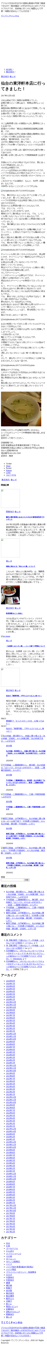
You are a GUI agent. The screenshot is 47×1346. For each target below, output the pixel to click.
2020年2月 (10, 1137)
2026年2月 (10, 997)
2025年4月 (10, 1023)
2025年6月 (10, 1018)
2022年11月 (11, 1100)
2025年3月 (10, 1026)
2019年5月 (10, 1160)
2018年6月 (10, 1189)
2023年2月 (10, 1092)
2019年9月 (10, 1150)
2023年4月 (10, 1087)
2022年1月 (10, 1126)
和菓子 (9, 1288)
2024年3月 (10, 1057)
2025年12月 (11, 1002)
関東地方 (10, 1314)
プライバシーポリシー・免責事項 (21, 1272)
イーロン (29, 943)
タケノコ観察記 (13, 1262)
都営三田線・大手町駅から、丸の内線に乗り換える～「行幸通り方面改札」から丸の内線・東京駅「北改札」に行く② (25, 865)
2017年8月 (10, 1216)
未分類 (9, 1291)
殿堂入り (10, 1298)
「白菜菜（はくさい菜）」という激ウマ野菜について (25, 646)
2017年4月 (10, 1226)
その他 (9, 1256)
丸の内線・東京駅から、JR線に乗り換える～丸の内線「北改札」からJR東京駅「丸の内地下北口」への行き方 (25, 753)
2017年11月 (11, 1208)
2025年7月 (10, 1015)
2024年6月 (10, 1050)
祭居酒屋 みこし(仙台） (14, 613)
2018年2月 (10, 1200)
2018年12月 (11, 1174)
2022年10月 (11, 1102)
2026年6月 (10, 986)
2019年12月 (11, 1142)
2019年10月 (11, 1147)
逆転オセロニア (13, 1312)
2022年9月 (10, 1105)
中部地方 (10, 1280)
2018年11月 (11, 1176)
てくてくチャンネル (10, 16)
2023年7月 (10, 1079)
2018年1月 (10, 1203)
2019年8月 (10, 1153)
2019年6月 (10, 1158)
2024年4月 (10, 1055)
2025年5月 (10, 1020)
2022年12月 (11, 1097)
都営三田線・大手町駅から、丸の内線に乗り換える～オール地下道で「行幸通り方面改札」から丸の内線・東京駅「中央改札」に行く (25, 836)
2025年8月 (10, 1013)
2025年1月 (10, 1031)
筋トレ (9, 1304)
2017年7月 (10, 1219)
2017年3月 (10, 1229)
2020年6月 (10, 1134)
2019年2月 (10, 1168)
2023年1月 (10, 1094)
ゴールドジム (12, 1248)
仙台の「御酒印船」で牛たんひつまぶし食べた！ (24, 696)
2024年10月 (11, 1039)
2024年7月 (10, 1047)
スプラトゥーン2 (13, 1254)
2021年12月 (11, 1129)
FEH (8, 1243)
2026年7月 (10, 984)
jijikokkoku (17, 959)
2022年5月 (10, 1116)
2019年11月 (11, 1145)
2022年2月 (10, 1123)
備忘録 (9, 1285)
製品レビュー (12, 1306)
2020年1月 (10, 1139)
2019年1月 (10, 1171)
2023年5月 (10, 1084)
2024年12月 (11, 1034)
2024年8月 (10, 1044)
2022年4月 (10, 1118)
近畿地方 (10, 1309)
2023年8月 (10, 1076)
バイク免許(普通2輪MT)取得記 (19, 1267)
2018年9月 (10, 1182)
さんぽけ (10, 1251)
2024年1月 (10, 1063)
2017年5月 (10, 1224)
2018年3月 (10, 1197)
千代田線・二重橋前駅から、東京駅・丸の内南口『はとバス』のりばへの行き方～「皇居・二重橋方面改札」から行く (25, 782)
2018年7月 (10, 1187)
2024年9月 (10, 1042)
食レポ (14, 480)
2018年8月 (10, 1184)
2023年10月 (11, 1071)
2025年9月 (10, 1010)
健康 (8, 1283)
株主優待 (10, 1296)
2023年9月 (10, 1073)
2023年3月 (10, 1089)
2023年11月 (11, 1068)
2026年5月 (10, 989)
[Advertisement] (23, 42)
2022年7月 (10, 1110)
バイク (9, 1264)
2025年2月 (10, 1028)
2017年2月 (10, 1232)
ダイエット (11, 1259)
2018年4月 (10, 1195)
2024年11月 (11, 1036)
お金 (8, 1246)
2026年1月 (10, 999)
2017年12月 (11, 1205)
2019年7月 (10, 1155)
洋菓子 (9, 1301)
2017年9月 (10, 1213)
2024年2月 (10, 1060)
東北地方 (6, 480)
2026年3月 (10, 994)
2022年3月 (10, 1121)
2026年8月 (10, 981)
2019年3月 (10, 1166)
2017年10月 (11, 1211)
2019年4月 (10, 1163)
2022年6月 (10, 1113)
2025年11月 (11, 1005)
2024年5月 (10, 1052)
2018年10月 (11, 1179)
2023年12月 (11, 1065)
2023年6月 (10, 1081)
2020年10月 (11, 1131)
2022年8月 (10, 1108)
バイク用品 (11, 1269)
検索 (3, 877)
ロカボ (9, 1275)
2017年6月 (10, 1221)
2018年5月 (10, 1192)
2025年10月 (11, 1007)
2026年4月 (10, 991)
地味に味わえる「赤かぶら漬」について (20, 566)
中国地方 (10, 1277)
